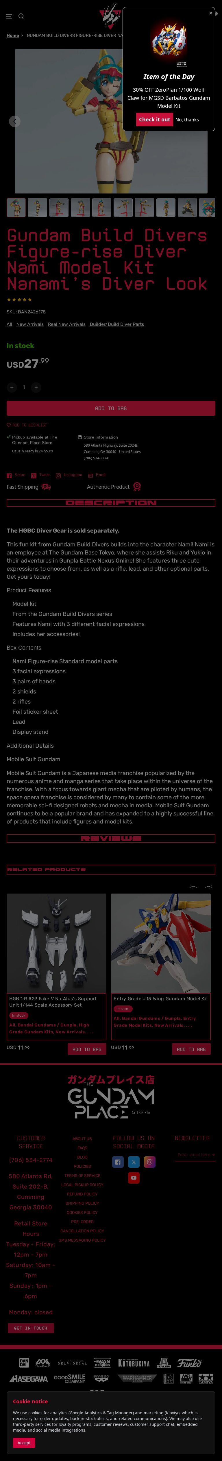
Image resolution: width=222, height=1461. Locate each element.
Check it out (154, 119)
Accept (24, 1442)
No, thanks (187, 119)
